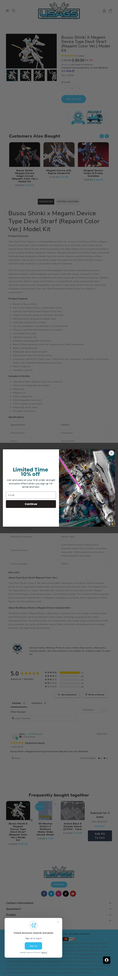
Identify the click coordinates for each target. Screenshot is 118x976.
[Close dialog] (111, 453)
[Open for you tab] (106, 960)
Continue (31, 504)
